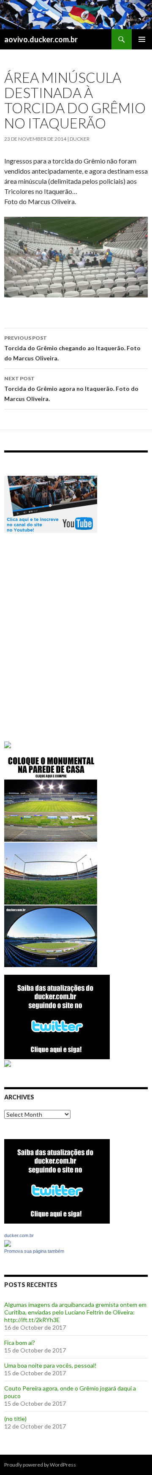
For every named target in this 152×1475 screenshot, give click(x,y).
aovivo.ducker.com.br (41, 39)
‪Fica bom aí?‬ (19, 1342)
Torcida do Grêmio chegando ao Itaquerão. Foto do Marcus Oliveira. (72, 348)
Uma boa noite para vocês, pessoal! (50, 1365)
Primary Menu (142, 39)
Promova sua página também (34, 1251)
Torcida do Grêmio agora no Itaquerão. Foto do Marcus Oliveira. (71, 388)
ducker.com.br (19, 1235)
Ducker (80, 139)
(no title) (15, 1418)
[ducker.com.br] (7, 1242)
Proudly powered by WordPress (40, 1464)
